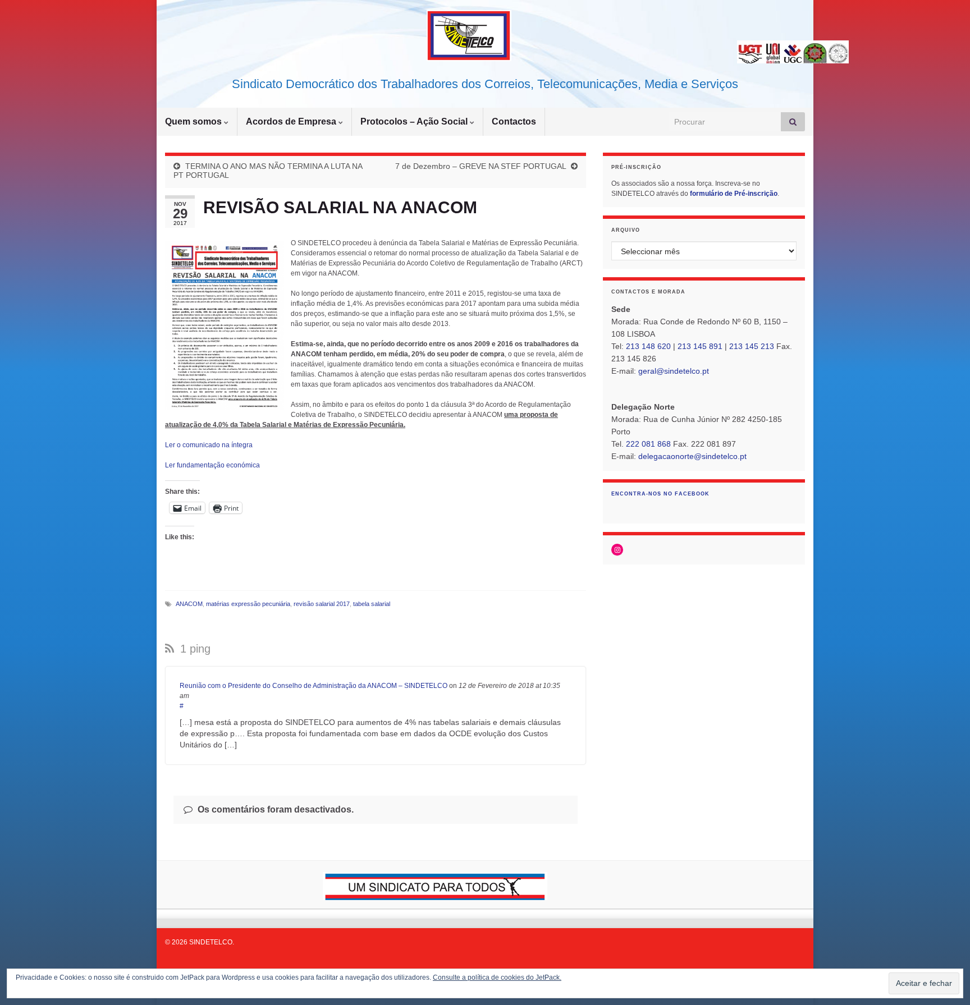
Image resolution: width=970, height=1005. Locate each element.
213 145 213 (751, 346)
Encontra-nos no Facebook (660, 494)
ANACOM (189, 603)
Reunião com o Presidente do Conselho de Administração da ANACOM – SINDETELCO (313, 686)
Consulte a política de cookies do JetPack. (497, 977)
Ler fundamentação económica (212, 465)
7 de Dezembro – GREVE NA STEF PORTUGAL (480, 166)
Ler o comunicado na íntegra (209, 445)
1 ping (194, 649)
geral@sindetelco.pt (673, 370)
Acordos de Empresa (292, 121)
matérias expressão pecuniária (248, 603)
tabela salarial (371, 603)
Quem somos (194, 121)
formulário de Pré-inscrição (733, 194)
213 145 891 (700, 346)
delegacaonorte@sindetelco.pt (692, 456)
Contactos (514, 121)
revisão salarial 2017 (322, 603)
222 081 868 (648, 443)
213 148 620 (648, 346)
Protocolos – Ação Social (415, 121)
